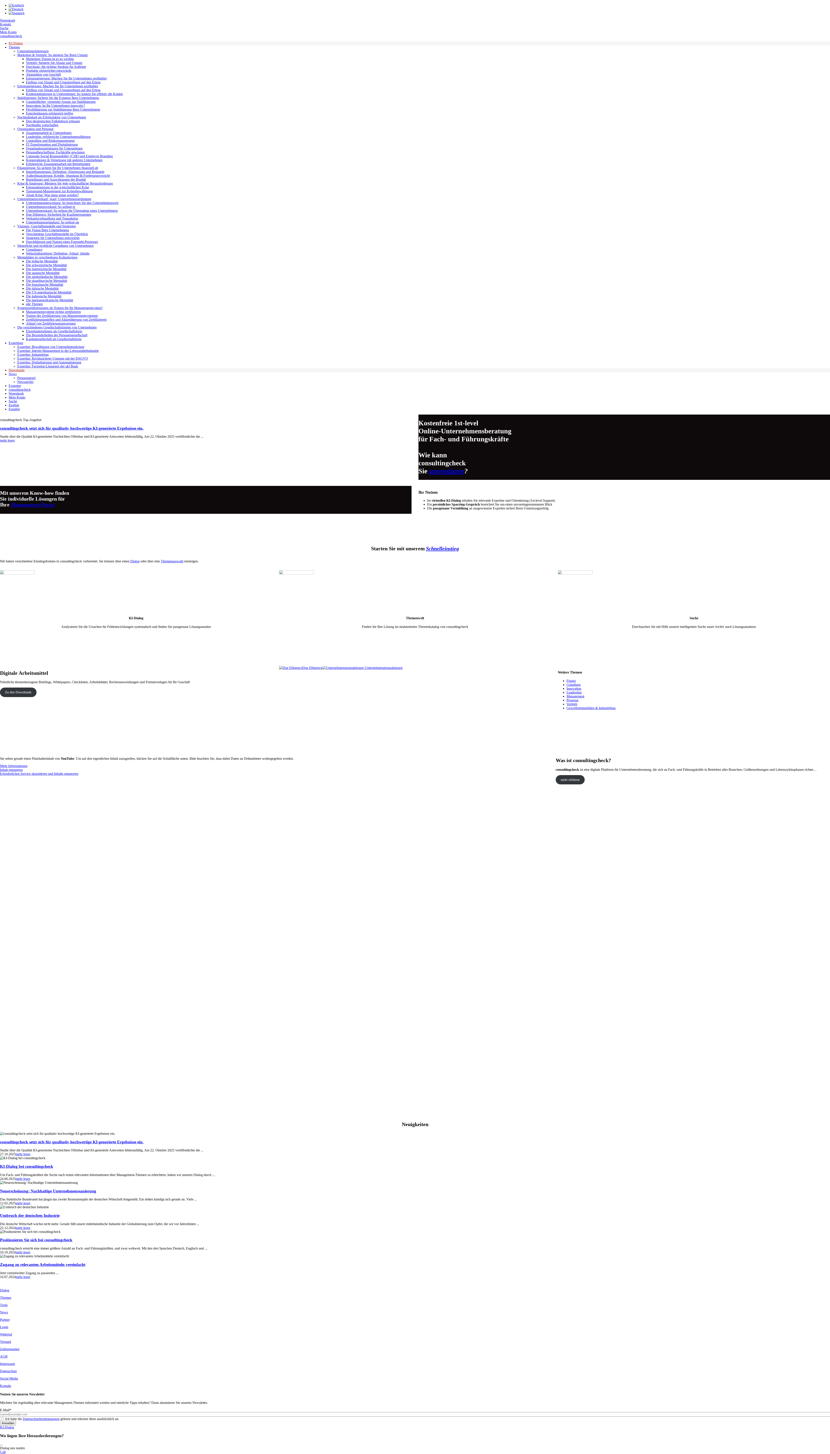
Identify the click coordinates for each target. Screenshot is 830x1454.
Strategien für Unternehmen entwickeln (53, 238)
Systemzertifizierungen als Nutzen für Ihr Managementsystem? (60, 308)
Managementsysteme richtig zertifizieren (53, 312)
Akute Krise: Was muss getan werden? (52, 195)
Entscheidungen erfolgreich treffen (49, 113)
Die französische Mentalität (44, 284)
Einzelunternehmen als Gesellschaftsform (54, 331)
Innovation (574, 688)
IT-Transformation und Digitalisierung (52, 144)
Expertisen (16, 343)
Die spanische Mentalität (42, 273)
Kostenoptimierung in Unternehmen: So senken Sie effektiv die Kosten (74, 94)
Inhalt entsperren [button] (11, 770)
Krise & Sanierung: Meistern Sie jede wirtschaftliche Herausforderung (65, 183)
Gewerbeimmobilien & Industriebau (591, 708)
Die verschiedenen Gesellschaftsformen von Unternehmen (57, 327)
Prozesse (572, 700)
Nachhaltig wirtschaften (42, 125)
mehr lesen (7, 440)
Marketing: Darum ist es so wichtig (50, 59)
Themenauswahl (172, 561)
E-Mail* (5, 1410)
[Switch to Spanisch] (16, 13)
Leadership (574, 692)
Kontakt (5, 24)
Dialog (135, 561)
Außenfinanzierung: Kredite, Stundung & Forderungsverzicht (68, 175)
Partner (5, 1320)
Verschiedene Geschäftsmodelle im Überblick (57, 234)
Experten (15, 386)
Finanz (571, 681)
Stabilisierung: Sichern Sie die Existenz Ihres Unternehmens (58, 98)
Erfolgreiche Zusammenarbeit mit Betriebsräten (58, 164)
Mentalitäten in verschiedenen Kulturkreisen (47, 257)
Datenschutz (8, 1371)
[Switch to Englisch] (16, 5)
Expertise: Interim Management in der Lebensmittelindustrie (58, 351)
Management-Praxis (33, 505)
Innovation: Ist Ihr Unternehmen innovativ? (55, 105)
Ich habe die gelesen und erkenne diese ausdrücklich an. (62, 1419)
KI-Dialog (16, 43)
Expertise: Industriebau (33, 354)
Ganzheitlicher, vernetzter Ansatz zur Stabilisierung (61, 102)
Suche (4, 28)
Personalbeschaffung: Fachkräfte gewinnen (55, 152)
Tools (4, 1305)
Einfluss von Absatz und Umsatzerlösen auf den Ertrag (63, 82)
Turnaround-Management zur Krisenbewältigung (59, 191)
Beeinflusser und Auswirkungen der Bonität (56, 179)
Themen (14, 47)
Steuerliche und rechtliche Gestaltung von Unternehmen (55, 245)
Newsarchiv (25, 382)
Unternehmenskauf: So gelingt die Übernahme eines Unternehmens (72, 210)
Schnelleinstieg (442, 548)
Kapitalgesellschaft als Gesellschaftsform (53, 339)
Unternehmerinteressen (33, 51)
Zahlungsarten (9, 1349)
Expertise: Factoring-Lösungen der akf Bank (47, 366)
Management (575, 696)
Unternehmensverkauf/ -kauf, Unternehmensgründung (54, 199)
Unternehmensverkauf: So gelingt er (50, 207)
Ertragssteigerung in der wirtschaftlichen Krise (57, 187)
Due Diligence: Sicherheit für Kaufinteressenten (58, 214)
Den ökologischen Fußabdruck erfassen (53, 121)
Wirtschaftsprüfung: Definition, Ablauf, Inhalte (57, 253)
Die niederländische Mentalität (46, 277)
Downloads (16, 370)
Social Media (9, 1378)
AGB (4, 1356)
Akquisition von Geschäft (43, 74)
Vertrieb (572, 704)
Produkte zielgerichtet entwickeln (48, 70)
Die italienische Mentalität (43, 296)
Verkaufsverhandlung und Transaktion (52, 218)
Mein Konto (8, 32)
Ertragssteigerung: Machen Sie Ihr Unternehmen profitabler (66, 78)
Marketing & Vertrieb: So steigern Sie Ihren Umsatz (52, 55)
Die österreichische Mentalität (46, 269)
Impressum (7, 1364)
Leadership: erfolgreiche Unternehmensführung (58, 137)
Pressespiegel (26, 378)
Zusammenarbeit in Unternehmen (49, 133)
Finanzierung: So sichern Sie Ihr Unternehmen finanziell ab (57, 168)
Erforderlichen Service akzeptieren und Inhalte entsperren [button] (39, 774)
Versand (5, 1342)
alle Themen (34, 304)
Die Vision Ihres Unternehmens (47, 230)
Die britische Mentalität (42, 261)
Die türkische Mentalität (42, 288)
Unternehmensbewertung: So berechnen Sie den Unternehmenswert (72, 203)
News (13, 374)
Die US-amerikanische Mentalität (48, 292)
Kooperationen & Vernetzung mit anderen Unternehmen (64, 160)
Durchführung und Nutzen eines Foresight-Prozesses (62, 242)
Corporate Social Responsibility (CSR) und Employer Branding (69, 156)
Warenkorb (7, 20)
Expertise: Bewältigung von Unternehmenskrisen (50, 347)
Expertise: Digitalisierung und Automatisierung (49, 362)
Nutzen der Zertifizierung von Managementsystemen (62, 316)
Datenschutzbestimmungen (41, 1419)
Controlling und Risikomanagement (50, 140)
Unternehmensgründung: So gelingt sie (52, 222)
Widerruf (6, 1334)
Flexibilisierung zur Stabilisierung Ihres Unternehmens (63, 109)
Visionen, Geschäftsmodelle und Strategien (46, 226)
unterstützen (446, 471)
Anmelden (8, 1423)
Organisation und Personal (35, 129)
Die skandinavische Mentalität (46, 281)
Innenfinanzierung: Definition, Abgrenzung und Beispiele (65, 172)
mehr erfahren (570, 780)
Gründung (574, 684)
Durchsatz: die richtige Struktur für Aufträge (56, 67)
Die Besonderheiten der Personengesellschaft (56, 335)
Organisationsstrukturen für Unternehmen (54, 148)
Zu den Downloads (18, 692)
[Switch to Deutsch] (16, 9)
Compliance (34, 249)
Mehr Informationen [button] (13, 766)
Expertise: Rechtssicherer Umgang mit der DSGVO (52, 358)
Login (4, 1327)
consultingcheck (11, 36)
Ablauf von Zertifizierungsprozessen (51, 323)
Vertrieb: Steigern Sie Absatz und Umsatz (54, 63)
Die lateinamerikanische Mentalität (49, 300)
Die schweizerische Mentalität (46, 265)
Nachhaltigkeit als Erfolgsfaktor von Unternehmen (51, 117)
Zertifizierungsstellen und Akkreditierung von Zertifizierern (66, 319)
